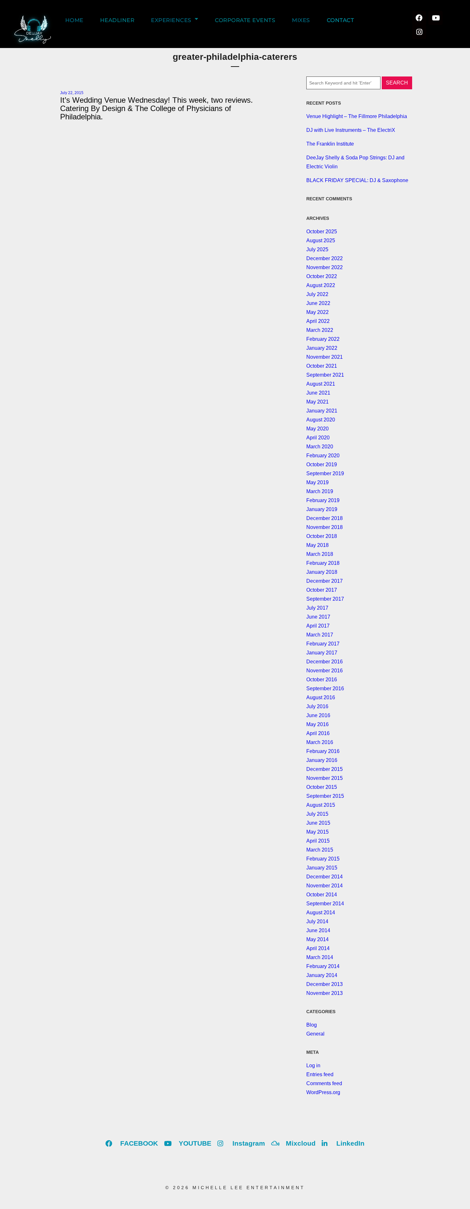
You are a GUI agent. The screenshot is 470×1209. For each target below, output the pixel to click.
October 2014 (321, 894)
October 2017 (321, 590)
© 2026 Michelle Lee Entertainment (235, 1187)
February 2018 (323, 563)
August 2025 (320, 240)
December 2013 (324, 984)
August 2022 (320, 285)
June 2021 (318, 393)
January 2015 (321, 867)
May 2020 (317, 428)
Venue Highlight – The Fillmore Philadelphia (356, 116)
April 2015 (318, 841)
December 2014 (324, 876)
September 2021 (325, 375)
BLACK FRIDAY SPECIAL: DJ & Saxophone (357, 180)
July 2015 (317, 814)
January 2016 (321, 760)
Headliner (117, 20)
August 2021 (320, 384)
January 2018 (321, 572)
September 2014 (325, 903)
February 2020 (323, 455)
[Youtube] (435, 18)
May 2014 (317, 939)
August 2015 (320, 805)
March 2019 (319, 491)
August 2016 (320, 697)
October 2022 (321, 276)
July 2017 (317, 608)
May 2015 (317, 832)
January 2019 (321, 509)
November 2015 (324, 778)
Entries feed (319, 1074)
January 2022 (321, 348)
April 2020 (318, 437)
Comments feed (324, 1083)
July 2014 (317, 921)
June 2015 (318, 823)
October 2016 (321, 679)
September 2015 (325, 796)
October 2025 (321, 231)
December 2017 (324, 581)
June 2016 (318, 715)
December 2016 (324, 661)
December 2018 (324, 518)
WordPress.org (323, 1092)
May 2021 (317, 401)
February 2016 (323, 751)
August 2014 (320, 912)
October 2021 (321, 366)
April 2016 (318, 733)
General (315, 1034)
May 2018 (317, 545)
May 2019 (317, 482)
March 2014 (319, 957)
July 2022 (317, 294)
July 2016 (317, 706)
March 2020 (319, 446)
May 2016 (317, 724)
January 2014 (321, 975)
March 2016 (319, 742)
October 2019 (321, 464)
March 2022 (319, 330)
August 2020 (320, 419)
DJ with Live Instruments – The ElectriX (350, 130)
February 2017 (323, 643)
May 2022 (317, 312)
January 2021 (321, 410)
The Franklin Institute (330, 144)
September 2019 (325, 473)
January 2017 (321, 652)
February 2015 (323, 858)
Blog (311, 1025)
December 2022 (324, 258)
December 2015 (324, 769)
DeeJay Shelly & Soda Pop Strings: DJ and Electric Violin (355, 162)
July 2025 (317, 249)
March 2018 (319, 554)
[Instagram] (419, 32)
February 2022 (323, 339)
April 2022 (318, 321)
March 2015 (319, 850)
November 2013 (324, 993)
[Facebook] (419, 18)
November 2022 (324, 267)
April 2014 (318, 948)
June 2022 (318, 303)
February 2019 (323, 500)
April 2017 (318, 626)
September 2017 (325, 599)
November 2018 (324, 527)
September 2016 (325, 688)
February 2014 (323, 966)
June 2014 (318, 930)
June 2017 (318, 617)
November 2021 (324, 357)
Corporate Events (245, 20)
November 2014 (324, 885)
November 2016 (324, 670)
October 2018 (321, 536)
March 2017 (319, 634)
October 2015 (321, 787)
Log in (313, 1065)
